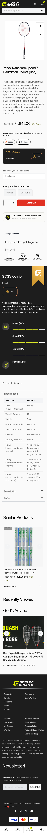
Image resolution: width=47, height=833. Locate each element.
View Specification (11, 233)
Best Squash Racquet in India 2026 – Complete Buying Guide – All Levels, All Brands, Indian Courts (23, 656)
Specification (11, 393)
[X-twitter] (26, 811)
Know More (10, 158)
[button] (40, 34)
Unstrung (25, 192)
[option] (24, 40)
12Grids (14, 807)
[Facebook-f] (15, 811)
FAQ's (7, 498)
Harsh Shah (11, 665)
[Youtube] (31, 811)
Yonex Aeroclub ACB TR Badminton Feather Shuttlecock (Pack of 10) (20, 571)
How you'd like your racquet (16, 186)
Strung (10, 192)
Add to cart (31, 203)
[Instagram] (20, 811)
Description (10, 491)
